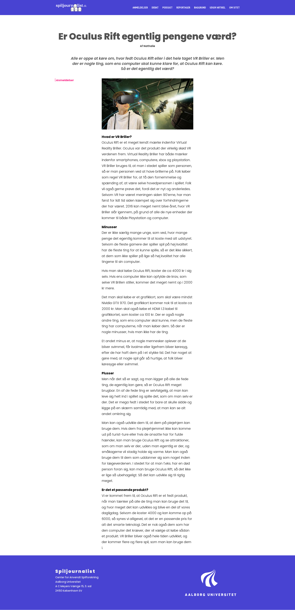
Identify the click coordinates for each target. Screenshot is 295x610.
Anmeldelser (140, 7)
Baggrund (200, 7)
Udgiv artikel (217, 7)
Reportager (183, 7)
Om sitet (234, 7)
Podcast (167, 7)
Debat (155, 7)
